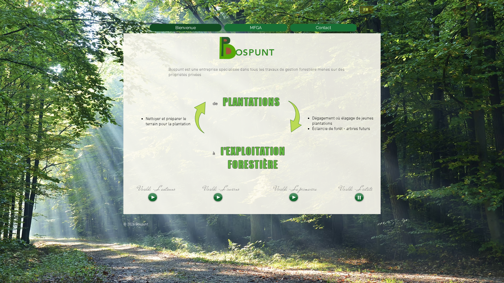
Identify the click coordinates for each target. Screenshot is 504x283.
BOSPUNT (252, 52)
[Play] (152, 197)
